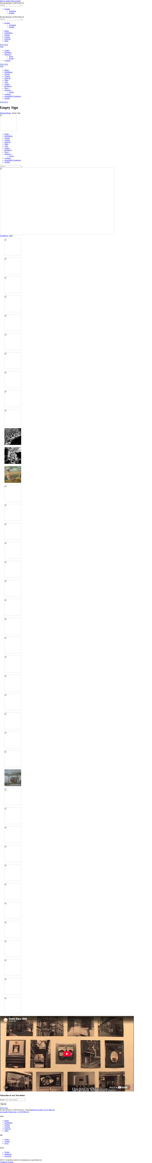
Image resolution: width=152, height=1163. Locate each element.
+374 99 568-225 (23, 1112)
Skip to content (5, 1)
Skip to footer (16, 1)
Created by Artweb (6, 1162)
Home (2, 113)
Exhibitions (4, 236)
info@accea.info (37, 1110)
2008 (10, 236)
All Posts (7, 113)
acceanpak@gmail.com (8, 1112)
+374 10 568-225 (49, 1110)
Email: (2, 1100)
